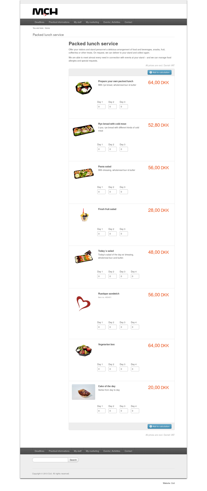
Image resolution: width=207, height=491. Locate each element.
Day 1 (100, 101)
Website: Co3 (169, 483)
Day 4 (134, 271)
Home (47, 28)
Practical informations (59, 21)
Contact (128, 21)
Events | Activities (112, 21)
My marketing (92, 21)
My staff (77, 21)
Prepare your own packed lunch (115, 81)
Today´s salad (106, 251)
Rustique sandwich (108, 293)
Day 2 (111, 101)
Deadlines (39, 21)
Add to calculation (161, 72)
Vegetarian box (106, 344)
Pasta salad (104, 166)
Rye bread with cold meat (112, 123)
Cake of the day (106, 386)
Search (73, 459)
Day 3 (122, 101)
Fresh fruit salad (107, 209)
